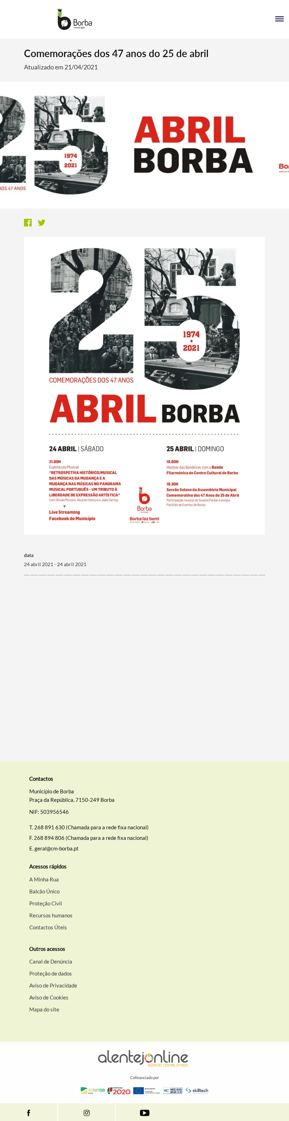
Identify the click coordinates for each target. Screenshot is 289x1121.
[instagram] (86, 1112)
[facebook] (28, 1112)
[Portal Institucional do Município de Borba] (74, 19)
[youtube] (144, 1112)
